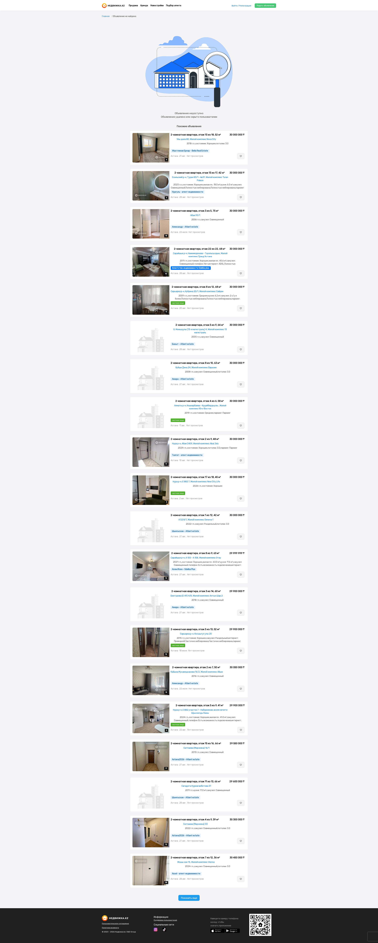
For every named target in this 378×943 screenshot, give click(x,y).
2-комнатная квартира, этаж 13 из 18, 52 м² (196, 134)
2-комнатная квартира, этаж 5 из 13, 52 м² (195, 629)
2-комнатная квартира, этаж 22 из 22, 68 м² (199, 248)
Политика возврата (110, 928)
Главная (106, 16)
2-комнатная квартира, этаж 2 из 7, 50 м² (196, 667)
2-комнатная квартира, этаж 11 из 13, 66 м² (196, 781)
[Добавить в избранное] (240, 156)
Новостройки (157, 5)
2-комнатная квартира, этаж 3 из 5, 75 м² (195, 210)
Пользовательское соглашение (115, 924)
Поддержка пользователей (165, 920)
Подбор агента (173, 5)
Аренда (144, 5)
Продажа (133, 5)
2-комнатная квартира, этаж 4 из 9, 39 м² (195, 819)
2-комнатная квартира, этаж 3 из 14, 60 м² (196, 591)
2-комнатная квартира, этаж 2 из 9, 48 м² (195, 439)
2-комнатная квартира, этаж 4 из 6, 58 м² (199, 401)
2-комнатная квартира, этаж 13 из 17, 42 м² (200, 172)
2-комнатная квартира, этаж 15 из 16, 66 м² (196, 743)
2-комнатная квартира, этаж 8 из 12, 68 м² (196, 286)
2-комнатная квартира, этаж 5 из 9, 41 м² (199, 705)
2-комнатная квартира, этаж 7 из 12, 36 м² (195, 857)
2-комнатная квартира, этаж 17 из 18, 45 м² (196, 477)
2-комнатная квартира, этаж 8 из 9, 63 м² (195, 553)
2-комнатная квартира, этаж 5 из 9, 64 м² (200, 325)
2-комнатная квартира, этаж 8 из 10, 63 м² (195, 363)
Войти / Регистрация (241, 6)
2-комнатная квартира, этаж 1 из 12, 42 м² (195, 515)
